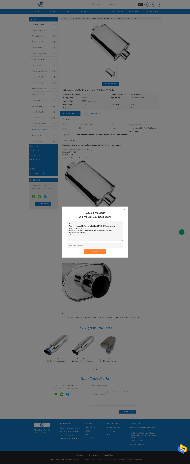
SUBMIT (95, 252)
